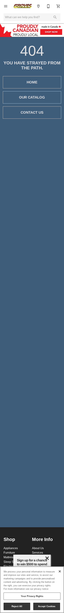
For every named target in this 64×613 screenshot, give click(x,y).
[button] (5, 6)
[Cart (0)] (58, 6)
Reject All (17, 606)
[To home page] (23, 6)
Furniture (9, 552)
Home (32, 82)
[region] (32, 589)
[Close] (60, 571)
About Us (38, 548)
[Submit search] (55, 17)
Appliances (11, 548)
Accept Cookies (46, 606)
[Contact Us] (48, 6)
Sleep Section (12, 561)
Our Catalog (32, 97)
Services (37, 552)
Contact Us (32, 112)
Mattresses (10, 557)
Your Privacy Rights (32, 596)
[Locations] (38, 6)
